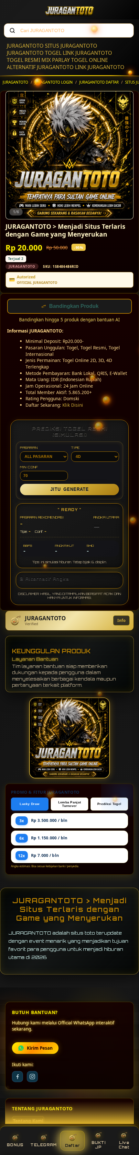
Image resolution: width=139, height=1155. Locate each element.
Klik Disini (72, 405)
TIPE (75, 448)
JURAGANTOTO (25, 45)
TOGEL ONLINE (89, 60)
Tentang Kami (28, 1122)
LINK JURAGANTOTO (87, 52)
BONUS (15, 1145)
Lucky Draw (29, 804)
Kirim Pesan (40, 1049)
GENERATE (69, 490)
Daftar (72, 1145)
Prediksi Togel (109, 804)
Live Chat (124, 1144)
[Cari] (12, 30)
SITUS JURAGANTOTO (71, 45)
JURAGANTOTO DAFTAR (99, 82)
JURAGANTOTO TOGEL (34, 52)
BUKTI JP (98, 1144)
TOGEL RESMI (23, 60)
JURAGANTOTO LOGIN (54, 82)
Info (121, 621)
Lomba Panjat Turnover (69, 804)
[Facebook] (17, 1077)
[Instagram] (32, 1077)
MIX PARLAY (55, 60)
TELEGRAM (43, 1145)
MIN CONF (29, 468)
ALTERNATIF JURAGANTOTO (40, 67)
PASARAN (29, 448)
